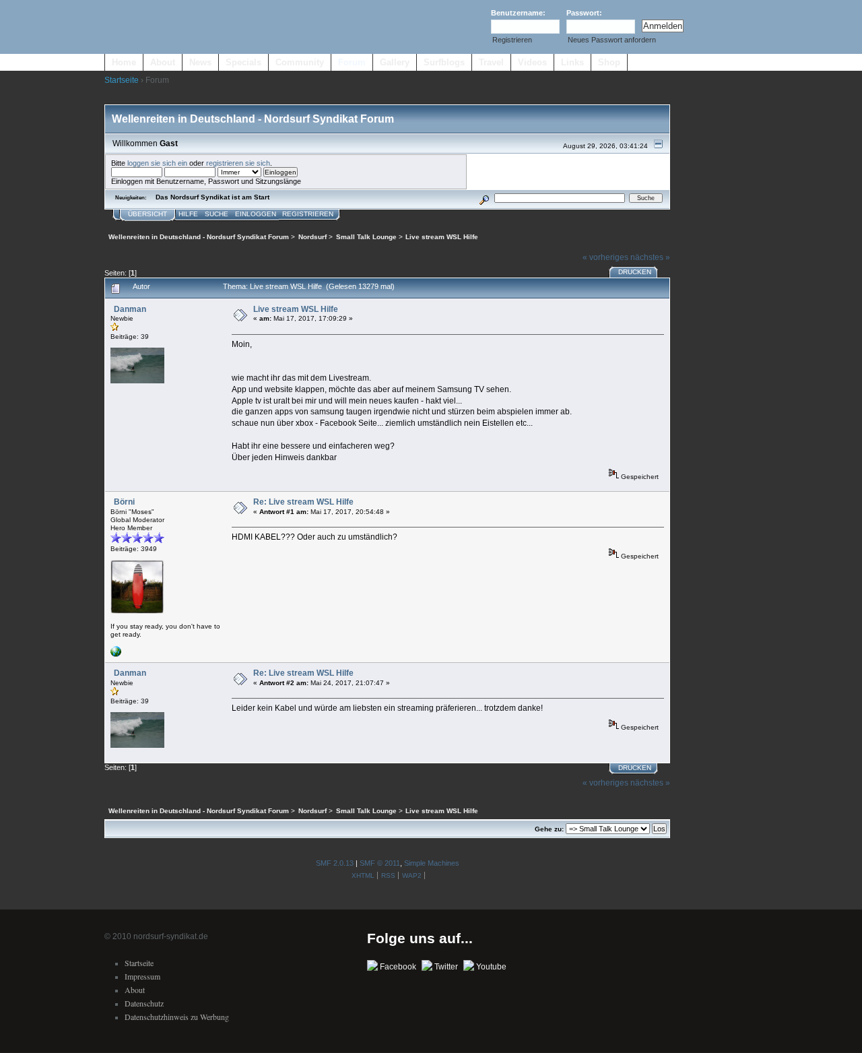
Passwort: (584, 13)
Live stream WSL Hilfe (295, 309)
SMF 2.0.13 (335, 863)
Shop (609, 62)
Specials (243, 62)
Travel (491, 62)
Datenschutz (144, 1003)
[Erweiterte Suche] (484, 197)
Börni (124, 502)
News (200, 62)
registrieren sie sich (238, 163)
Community (299, 62)
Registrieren (512, 40)
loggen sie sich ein (157, 163)
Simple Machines (431, 863)
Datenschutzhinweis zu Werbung (177, 1016)
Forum (352, 62)
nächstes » (650, 257)
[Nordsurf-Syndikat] (115, 654)
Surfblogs (444, 62)
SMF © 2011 (380, 863)
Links (572, 62)
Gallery (394, 62)
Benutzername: (518, 13)
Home (124, 62)
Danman (130, 309)
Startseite (121, 80)
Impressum (142, 976)
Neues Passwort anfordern (612, 40)
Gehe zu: (549, 829)
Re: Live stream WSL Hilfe (303, 502)
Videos (532, 62)
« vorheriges (605, 257)
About (162, 62)
